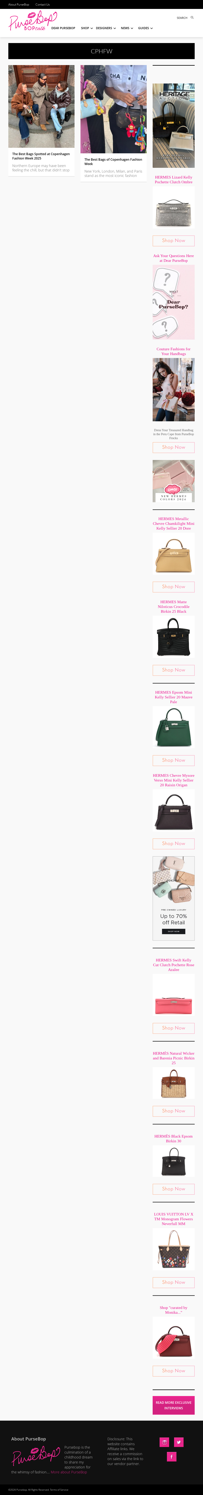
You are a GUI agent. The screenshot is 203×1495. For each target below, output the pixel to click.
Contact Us (42, 4)
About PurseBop (18, 4)
